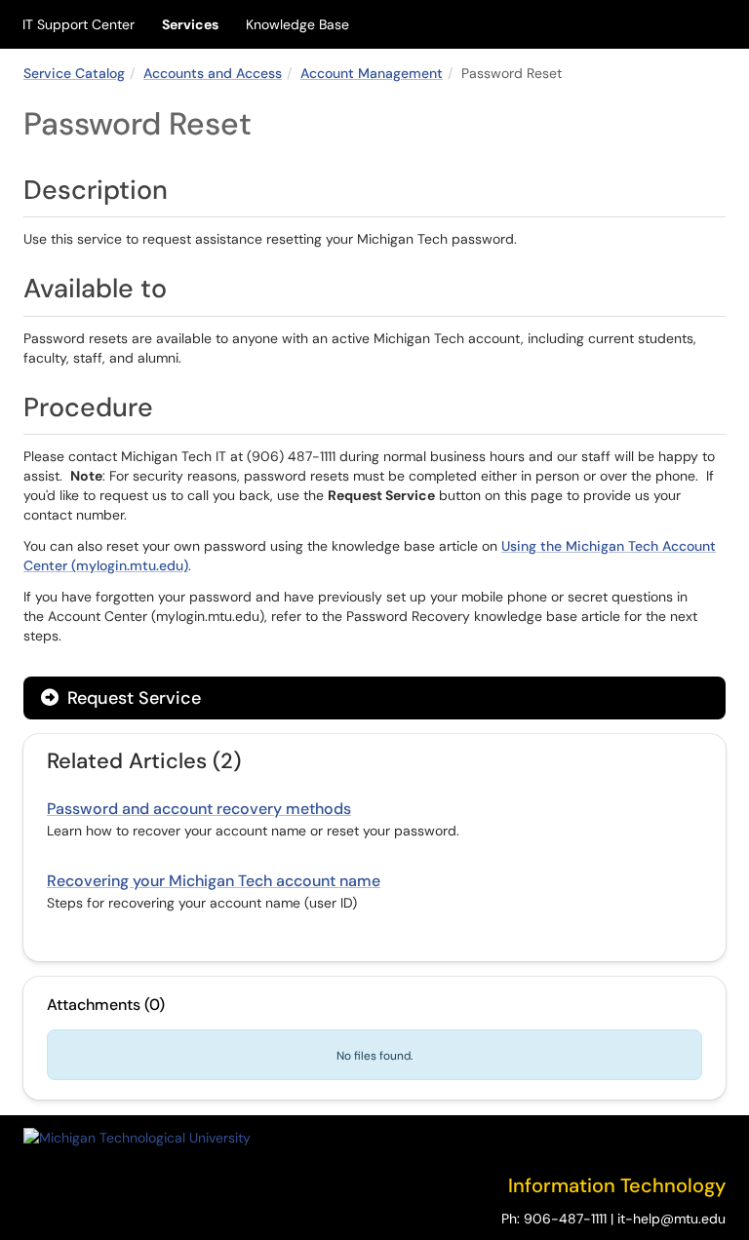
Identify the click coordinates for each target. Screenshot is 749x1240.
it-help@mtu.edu (671, 1218)
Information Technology (617, 1185)
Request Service (131, 698)
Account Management (371, 73)
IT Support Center (78, 24)
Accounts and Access (212, 73)
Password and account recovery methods (199, 808)
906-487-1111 (565, 1218)
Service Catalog (74, 73)
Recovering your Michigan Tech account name (213, 881)
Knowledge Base (297, 24)
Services (190, 24)
